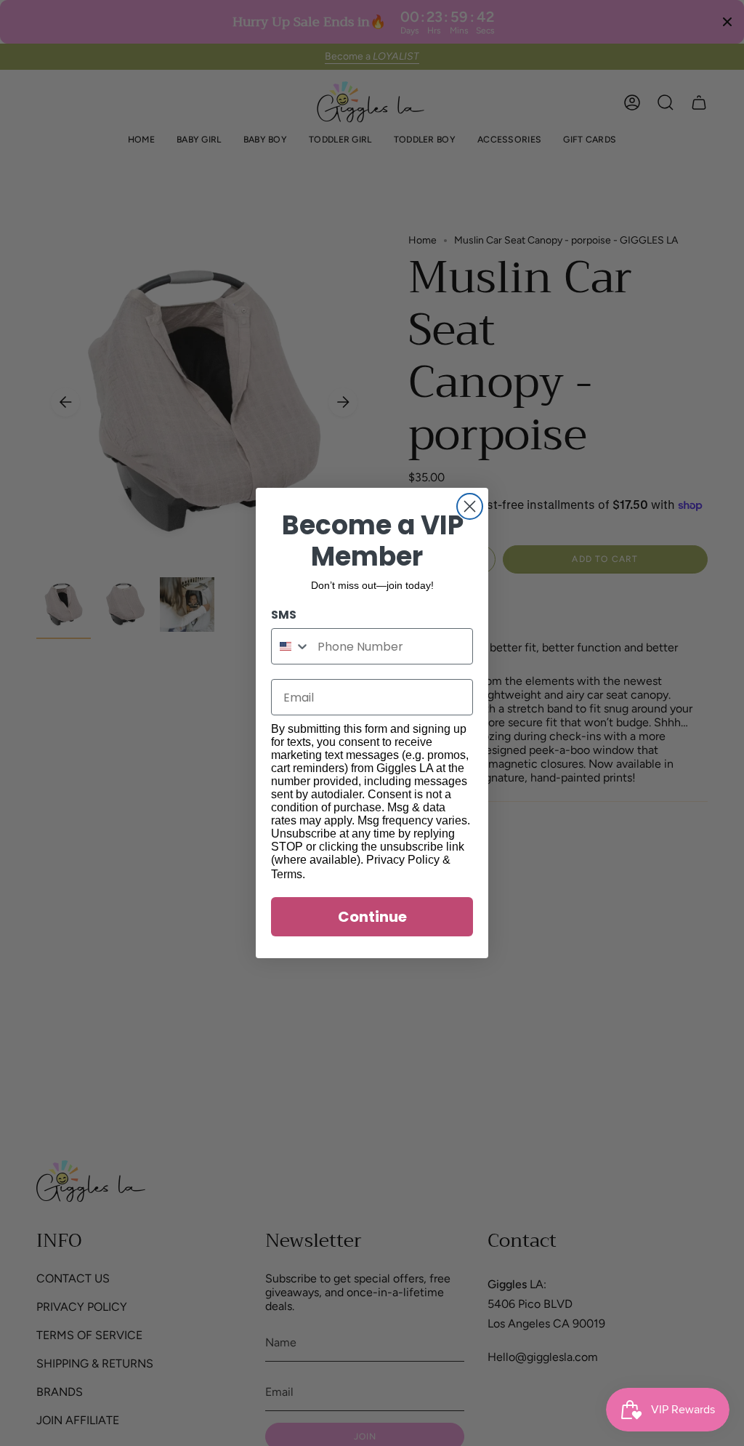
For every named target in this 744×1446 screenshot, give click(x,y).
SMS (283, 614)
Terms (286, 874)
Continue (372, 917)
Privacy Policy (403, 859)
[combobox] (291, 646)
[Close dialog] (469, 506)
